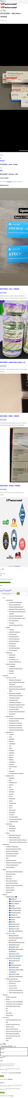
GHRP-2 (11, 757)
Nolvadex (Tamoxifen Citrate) (13, 862)
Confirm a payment (11, 997)
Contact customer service (13, 1024)
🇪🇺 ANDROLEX (13, 899)
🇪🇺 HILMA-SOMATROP (15, 910)
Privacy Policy (13, 985)
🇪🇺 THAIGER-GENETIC (15, 912)
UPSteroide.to (17, 566)
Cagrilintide (12, 743)
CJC (10, 746)
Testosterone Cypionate (15, 723)
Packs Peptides (10, 890)
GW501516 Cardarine (14, 632)
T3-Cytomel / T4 (13, 659)
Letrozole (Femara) (11, 860)
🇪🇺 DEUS (11, 963)
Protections (6, 844)
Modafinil (11, 671)
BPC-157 (11, 741)
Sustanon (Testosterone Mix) (16, 718)
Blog (7, 1040)
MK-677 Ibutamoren (14, 639)
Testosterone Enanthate (15, 725)
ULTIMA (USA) (12, 940)
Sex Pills (11, 673)
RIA (7, 1010)
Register (10, 1079)
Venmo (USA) (9, 1015)
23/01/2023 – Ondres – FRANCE (10, 485)
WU (7, 1008)
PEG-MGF (11, 791)
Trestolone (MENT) (14, 709)
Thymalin (11, 814)
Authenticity (12, 983)
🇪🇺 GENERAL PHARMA (15, 908)
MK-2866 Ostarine (14, 636)
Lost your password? (15, 1072)
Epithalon (11, 750)
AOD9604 (11, 739)
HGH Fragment (13, 766)
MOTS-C (11, 785)
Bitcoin (8, 999)
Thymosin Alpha (13, 817)
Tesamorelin (12, 810)
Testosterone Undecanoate (16, 730)
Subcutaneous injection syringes (18, 842)
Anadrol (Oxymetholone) (15, 602)
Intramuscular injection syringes (17, 840)
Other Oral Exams (10, 664)
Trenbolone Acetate (14, 698)
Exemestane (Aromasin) (12, 853)
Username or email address (7, 1064)
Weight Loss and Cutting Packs (14, 885)
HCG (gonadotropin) (11, 855)
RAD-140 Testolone (14, 641)
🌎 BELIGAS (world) (14, 924)
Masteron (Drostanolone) (15, 686)
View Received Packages (15, 990)
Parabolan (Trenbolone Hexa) (16, 704)
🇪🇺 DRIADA (12, 905)
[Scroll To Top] (1, 586)
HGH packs (9, 878)
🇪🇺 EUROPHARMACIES (15, 901)
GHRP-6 (11, 759)
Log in (2, 1076)
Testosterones (9, 716)
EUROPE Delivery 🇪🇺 (11, 896)
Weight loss (9, 652)
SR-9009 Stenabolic (14, 648)
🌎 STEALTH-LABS (14, 928)
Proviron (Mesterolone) (12, 865)
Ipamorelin (12, 771)
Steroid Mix (12, 714)
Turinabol (11, 623)
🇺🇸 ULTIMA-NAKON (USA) (15, 938)
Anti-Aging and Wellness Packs (14, 871)
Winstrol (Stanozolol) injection (17, 711)
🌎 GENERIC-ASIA (14, 926)
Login (11, 1095)
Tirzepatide (12, 812)
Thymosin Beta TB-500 (15, 819)
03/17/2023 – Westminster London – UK (12, 362)
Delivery (5, 894)
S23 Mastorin (12, 643)
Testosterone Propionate (15, 727)
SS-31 (10, 807)
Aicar (10, 736)
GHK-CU (11, 755)
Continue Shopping (5, 582)
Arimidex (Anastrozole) (12, 846)
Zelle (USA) (9, 1013)
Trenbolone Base (13, 700)
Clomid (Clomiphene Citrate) (13, 849)
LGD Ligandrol (13, 634)
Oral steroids (9, 600)
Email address (4, 1086)
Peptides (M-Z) (10, 775)
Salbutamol (12, 657)
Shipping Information (14, 981)
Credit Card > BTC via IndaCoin (14, 1004)
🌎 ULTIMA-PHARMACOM (16, 931)
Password (3, 1069)
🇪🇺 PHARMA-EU (13, 915)
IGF (10, 769)
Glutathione (12, 762)
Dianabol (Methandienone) (16, 607)
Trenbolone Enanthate (15, 702)
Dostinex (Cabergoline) (12, 851)
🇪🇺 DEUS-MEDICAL (14, 903)
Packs (4, 869)
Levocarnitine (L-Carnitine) (16, 773)
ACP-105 (11, 629)
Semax (11, 805)
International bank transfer (13, 1006)
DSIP (10, 748)
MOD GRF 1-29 (13, 782)
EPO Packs (9, 876)
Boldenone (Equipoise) (15, 680)
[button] (14, 1052)
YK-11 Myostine (13, 650)
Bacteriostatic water (14, 837)
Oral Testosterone (13, 620)
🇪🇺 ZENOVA (12, 922)
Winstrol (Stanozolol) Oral (15, 625)
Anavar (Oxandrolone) (15, 604)
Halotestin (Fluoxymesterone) (17, 609)
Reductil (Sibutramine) (15, 661)
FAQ (7, 1022)
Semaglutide (12, 803)
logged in (9, 181)
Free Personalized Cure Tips (13, 1019)
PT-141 (11, 796)
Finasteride (12, 666)
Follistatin (11, 752)
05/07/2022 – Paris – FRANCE (9, 289)
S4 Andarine (12, 645)
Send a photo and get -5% (16, 992)
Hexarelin (11, 764)
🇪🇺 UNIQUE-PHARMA (14, 917)
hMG (7, 858)
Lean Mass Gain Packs (12, 883)
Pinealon (11, 794)
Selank (11, 801)
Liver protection (10, 867)
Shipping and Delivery (12, 979)
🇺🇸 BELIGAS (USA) (14, 935)
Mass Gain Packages (11, 881)
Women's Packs (10, 887)
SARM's (8, 627)
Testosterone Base (14, 720)
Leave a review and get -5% (13, 1031)
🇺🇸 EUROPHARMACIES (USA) (16, 942)
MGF (10, 780)
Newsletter (9, 1038)
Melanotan (12, 778)
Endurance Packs (10, 874)
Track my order (13, 988)
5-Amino (11, 734)
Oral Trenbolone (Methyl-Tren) (17, 618)
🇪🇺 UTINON (12, 919)
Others (8, 833)
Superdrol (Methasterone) (16, 616)
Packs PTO (9, 892)
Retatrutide (12, 798)
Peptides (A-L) (10, 732)
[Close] (0, 571)
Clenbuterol (12, 655)
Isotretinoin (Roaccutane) (16, 668)
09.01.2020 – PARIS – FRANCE (9, 416)
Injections (5, 675)
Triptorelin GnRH (13, 821)
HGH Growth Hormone (15, 835)
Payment (5, 995)
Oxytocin (11, 789)
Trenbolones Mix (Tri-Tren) (16, 707)
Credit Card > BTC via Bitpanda (14, 1001)
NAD (10, 787)
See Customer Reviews (12, 1029)
